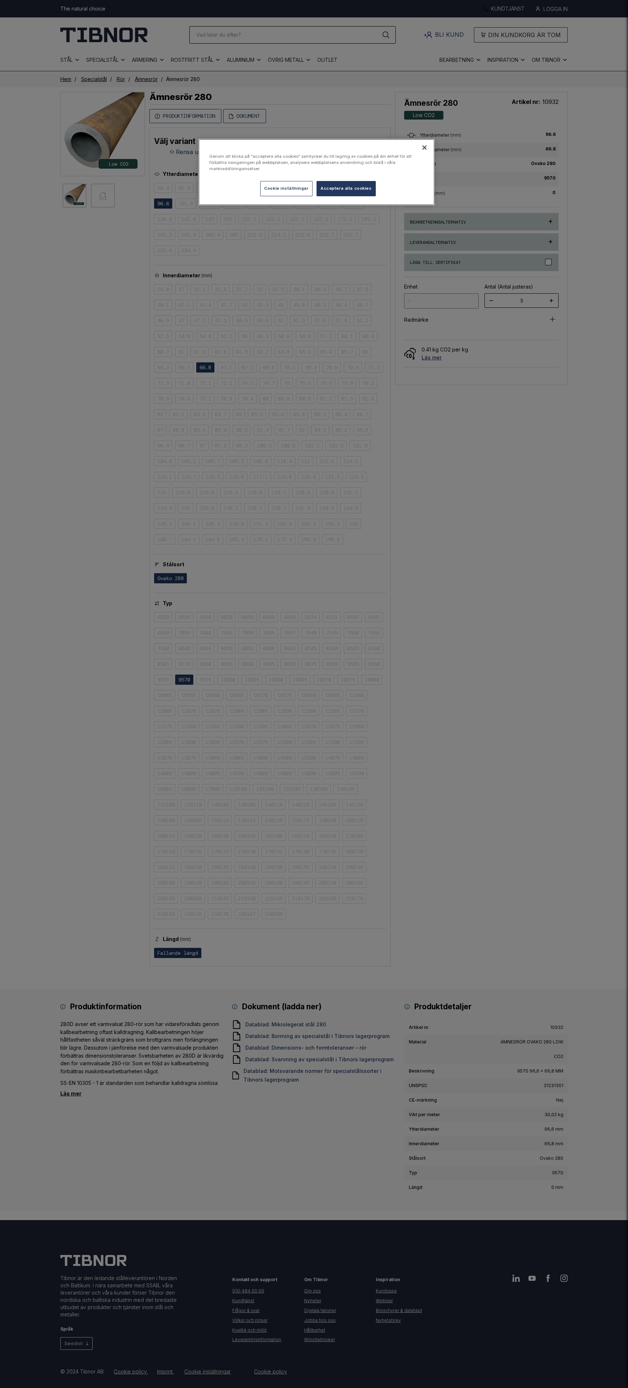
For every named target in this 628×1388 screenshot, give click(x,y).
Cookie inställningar (286, 188)
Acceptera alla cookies (346, 188)
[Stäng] (424, 148)
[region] (316, 172)
